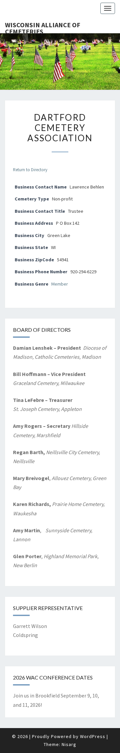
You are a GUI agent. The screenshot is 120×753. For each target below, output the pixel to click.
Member (59, 284)
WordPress (92, 736)
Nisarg (69, 744)
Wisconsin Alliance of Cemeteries (42, 27)
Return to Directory (30, 170)
